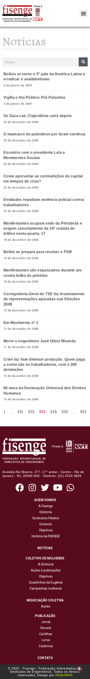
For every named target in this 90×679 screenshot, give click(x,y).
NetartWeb (64, 675)
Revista (45, 628)
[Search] (83, 61)
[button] (83, 13)
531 (20, 411)
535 (65, 411)
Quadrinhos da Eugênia (45, 582)
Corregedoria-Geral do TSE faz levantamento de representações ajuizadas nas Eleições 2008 (44, 299)
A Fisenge (45, 506)
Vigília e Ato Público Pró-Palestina (34, 97)
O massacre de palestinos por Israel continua (44, 134)
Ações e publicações (45, 570)
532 (31, 411)
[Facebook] (19, 488)
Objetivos (45, 530)
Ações (45, 606)
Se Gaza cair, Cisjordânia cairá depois (37, 116)
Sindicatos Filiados (45, 518)
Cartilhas (45, 634)
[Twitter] (45, 488)
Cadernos (46, 646)
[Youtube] (58, 488)
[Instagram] (32, 488)
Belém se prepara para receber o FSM (37, 252)
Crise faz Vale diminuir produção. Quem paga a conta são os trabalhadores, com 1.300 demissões (44, 364)
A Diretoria (45, 564)
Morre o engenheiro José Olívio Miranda (39, 341)
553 (83, 411)
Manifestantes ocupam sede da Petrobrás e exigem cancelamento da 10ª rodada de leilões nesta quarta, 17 (42, 228)
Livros (46, 640)
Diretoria (45, 512)
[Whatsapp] (70, 488)
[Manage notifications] (79, 668)
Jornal (45, 622)
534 (53, 411)
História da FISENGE (45, 536)
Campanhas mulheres (45, 588)
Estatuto (45, 524)
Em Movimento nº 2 (20, 323)
